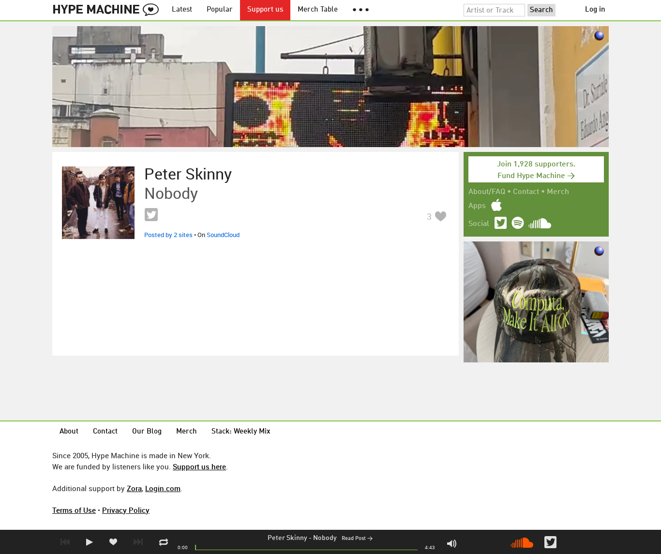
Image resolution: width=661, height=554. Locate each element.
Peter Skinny (287, 538)
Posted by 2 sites (168, 234)
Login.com (162, 488)
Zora (134, 488)
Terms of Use (74, 510)
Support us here (199, 466)
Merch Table (318, 10)
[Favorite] (440, 216)
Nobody (325, 538)
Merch (558, 192)
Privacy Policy (126, 510)
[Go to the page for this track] (98, 202)
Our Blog (147, 431)
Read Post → (357, 538)
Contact (526, 192)
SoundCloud (223, 234)
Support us (265, 10)
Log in (595, 10)
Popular (220, 10)
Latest (182, 10)
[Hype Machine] (108, 10)
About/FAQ (486, 192)
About (69, 431)
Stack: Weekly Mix (240, 431)
